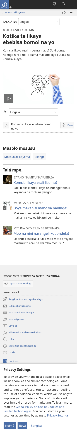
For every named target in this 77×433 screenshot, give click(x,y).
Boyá (22, 426)
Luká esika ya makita (17, 306)
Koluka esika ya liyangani (19, 313)
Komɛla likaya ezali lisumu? (35, 182)
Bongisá (36, 426)
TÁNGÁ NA (10, 22)
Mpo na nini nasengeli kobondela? (41, 233)
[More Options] (71, 12)
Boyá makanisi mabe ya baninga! (40, 208)
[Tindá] (64, 12)
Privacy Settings (58, 415)
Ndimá (9, 426)
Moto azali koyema (15, 12)
